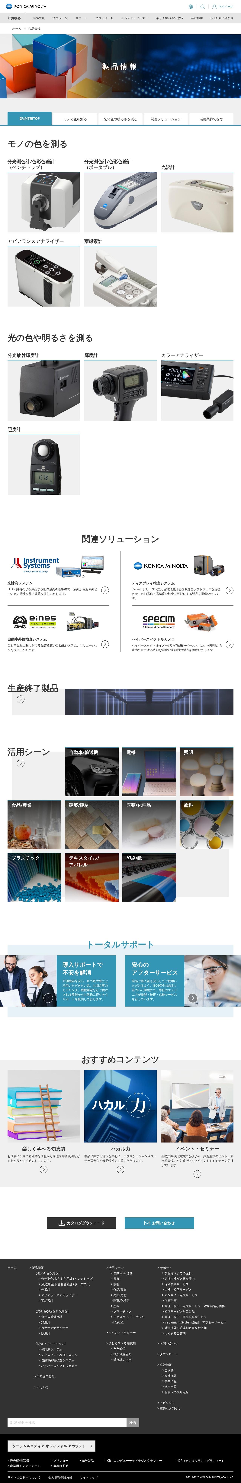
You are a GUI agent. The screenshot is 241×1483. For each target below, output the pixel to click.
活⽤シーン (116, 1268)
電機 (116, 1279)
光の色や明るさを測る (120, 119)
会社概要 (171, 1376)
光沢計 (45, 1289)
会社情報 (197, 18)
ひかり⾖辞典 (122, 1354)
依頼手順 (171, 1300)
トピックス (167, 1403)
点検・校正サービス (178, 1289)
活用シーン (60, 18)
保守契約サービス (177, 1284)
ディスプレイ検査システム (59, 1355)
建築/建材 (120, 1295)
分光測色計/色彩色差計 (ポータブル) (65, 1284)
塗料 (116, 1306)
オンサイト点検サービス (181, 1295)
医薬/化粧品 (121, 1300)
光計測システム (51, 1349)
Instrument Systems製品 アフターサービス (195, 1322)
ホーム (16, 29)
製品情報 (39, 18)
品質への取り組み (177, 1392)
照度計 (45, 1333)
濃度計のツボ (122, 1360)
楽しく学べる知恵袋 (169, 18)
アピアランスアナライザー (59, 1295)
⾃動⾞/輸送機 (123, 1273)
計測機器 (14, 18)
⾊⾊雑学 (119, 1349)
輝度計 (45, 1322)
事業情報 (171, 1381)
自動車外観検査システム (57, 1360)
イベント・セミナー (134, 18)
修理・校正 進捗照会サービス (186, 1317)
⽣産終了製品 (46, 1376)
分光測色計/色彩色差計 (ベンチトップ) (67, 1279)
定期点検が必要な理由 (180, 1279)
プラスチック (122, 1311)
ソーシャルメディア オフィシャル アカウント (49, 1445)
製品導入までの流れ (178, 1273)
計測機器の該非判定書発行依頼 (186, 1328)
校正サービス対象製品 (180, 1311)
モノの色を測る (75, 119)
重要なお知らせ (170, 1408)
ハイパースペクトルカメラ (59, 1366)
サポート (82, 18)
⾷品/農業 (120, 1289)
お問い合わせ (169, 1343)
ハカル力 (43, 1387)
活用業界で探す (211, 119)
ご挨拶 (169, 1370)
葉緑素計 (47, 1300)
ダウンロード (104, 18)
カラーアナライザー (54, 1328)
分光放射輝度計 (51, 1317)
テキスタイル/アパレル (129, 1317)
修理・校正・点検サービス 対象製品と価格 (195, 1306)
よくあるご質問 (175, 1333)
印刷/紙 (118, 1322)
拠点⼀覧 (171, 1387)
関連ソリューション (166, 119)
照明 (116, 1284)
